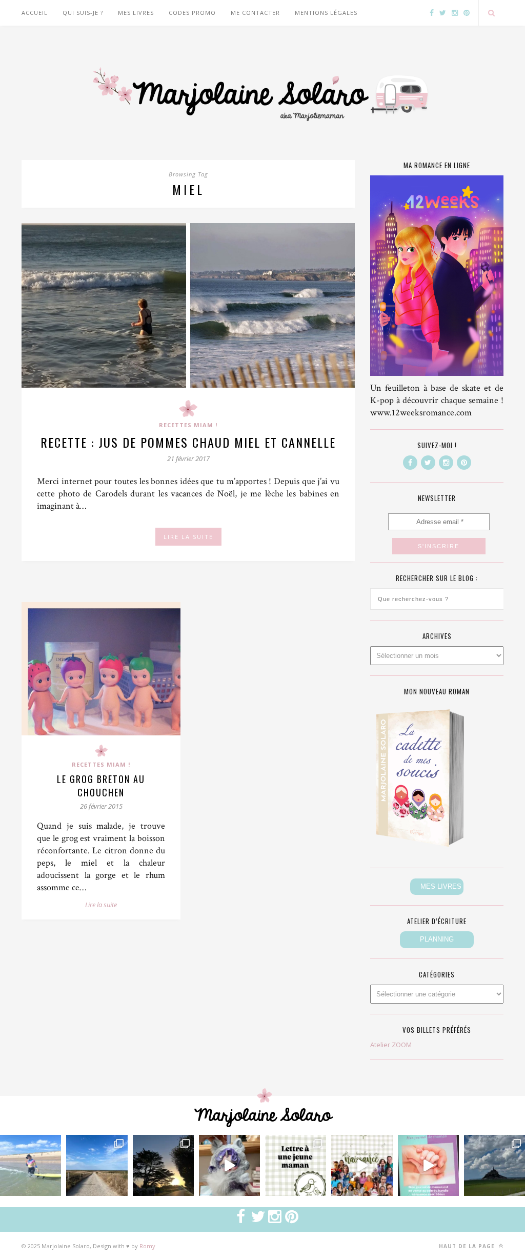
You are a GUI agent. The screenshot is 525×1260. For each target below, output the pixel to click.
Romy (147, 1246)
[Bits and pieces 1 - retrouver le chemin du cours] (96, 1165)
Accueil (35, 12)
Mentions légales (326, 12)
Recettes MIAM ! (188, 425)
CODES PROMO (192, 12)
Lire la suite (101, 904)
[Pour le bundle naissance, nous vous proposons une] (295, 1165)
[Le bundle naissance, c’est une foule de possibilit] (361, 1165)
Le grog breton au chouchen (101, 785)
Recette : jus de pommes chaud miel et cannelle (188, 442)
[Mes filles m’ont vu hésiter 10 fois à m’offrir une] (229, 1165)
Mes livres (136, 12)
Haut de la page (468, 1246)
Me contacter (255, 12)
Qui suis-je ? (83, 12)
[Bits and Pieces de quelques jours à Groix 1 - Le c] (163, 1165)
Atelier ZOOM (391, 1044)
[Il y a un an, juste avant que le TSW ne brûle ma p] (30, 1165)
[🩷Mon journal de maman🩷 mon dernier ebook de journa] (428, 1165)
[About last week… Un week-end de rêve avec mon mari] (494, 1165)
